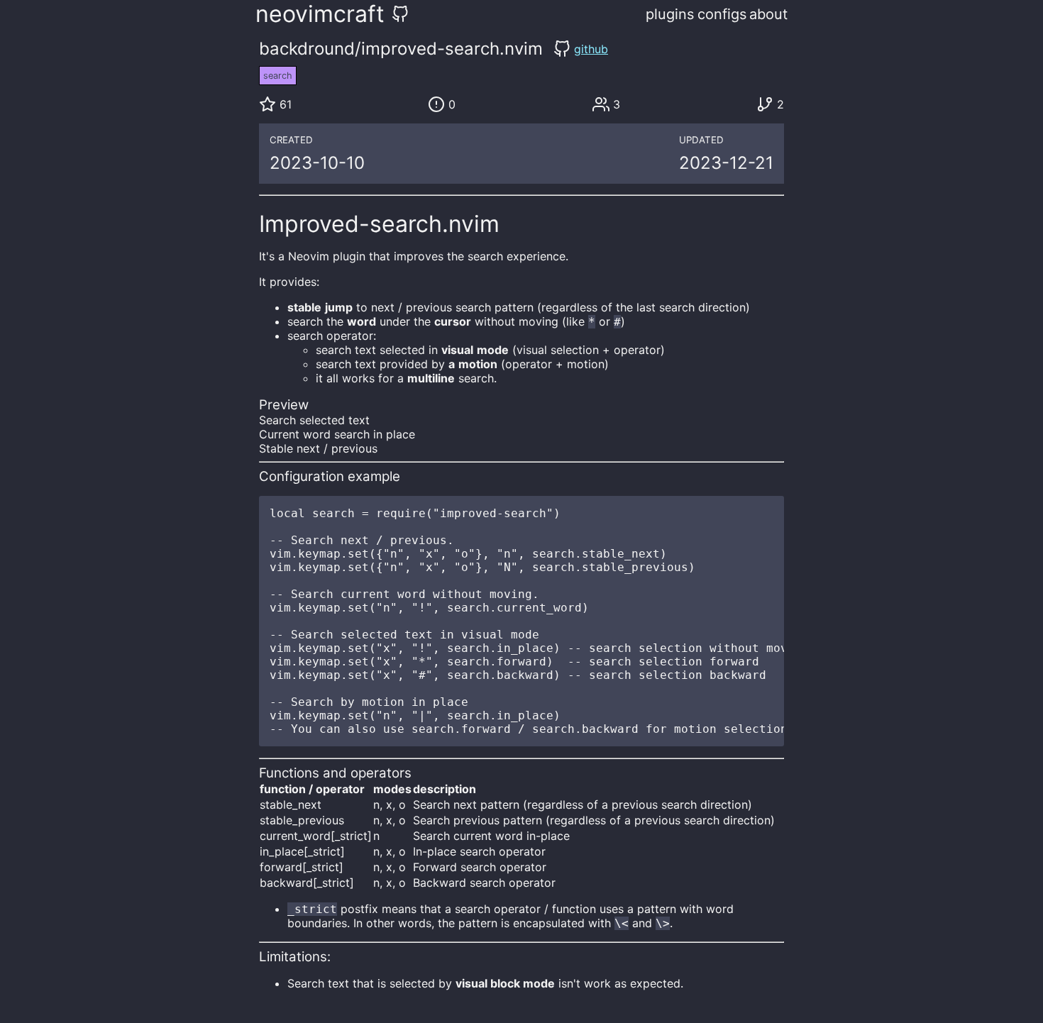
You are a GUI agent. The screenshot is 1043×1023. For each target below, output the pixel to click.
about (768, 14)
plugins (670, 14)
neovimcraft (320, 14)
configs (721, 14)
